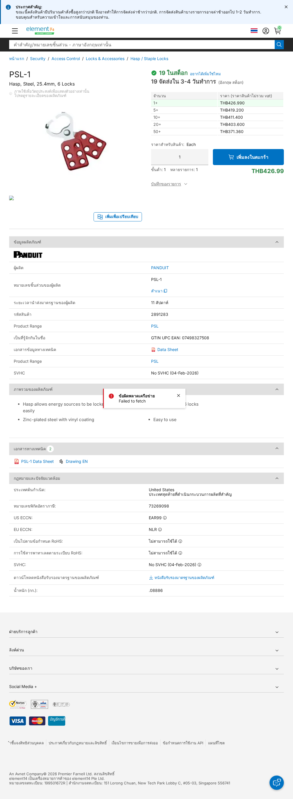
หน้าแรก (16, 58)
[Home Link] (51, 31)
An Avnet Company (26, 774)
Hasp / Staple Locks (149, 58)
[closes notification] (286, 7)
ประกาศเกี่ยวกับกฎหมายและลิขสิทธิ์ (78, 743)
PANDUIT (160, 267)
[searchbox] (142, 44)
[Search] (279, 44)
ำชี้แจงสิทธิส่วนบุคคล (26, 743)
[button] (14, 31)
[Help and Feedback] (277, 783)
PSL (155, 326)
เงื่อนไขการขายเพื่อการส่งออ (135, 743)
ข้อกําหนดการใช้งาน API (183, 743)
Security (37, 58)
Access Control (66, 58)
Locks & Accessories (105, 58)
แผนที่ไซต (216, 743)
